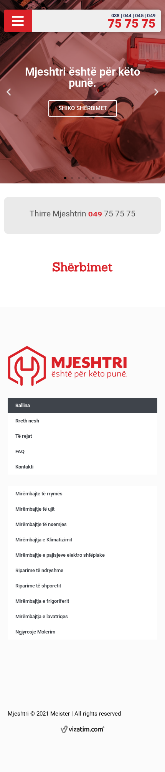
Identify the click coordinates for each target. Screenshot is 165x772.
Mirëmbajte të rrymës (39, 494)
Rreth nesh (27, 421)
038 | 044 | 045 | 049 (133, 15)
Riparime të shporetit (38, 586)
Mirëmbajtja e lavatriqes (41, 616)
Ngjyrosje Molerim (35, 632)
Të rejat (23, 436)
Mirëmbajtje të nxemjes (41, 524)
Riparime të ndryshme (39, 570)
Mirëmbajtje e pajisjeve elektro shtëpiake (60, 555)
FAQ (20, 451)
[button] (8, 91)
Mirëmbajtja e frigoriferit (42, 601)
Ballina (22, 405)
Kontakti (24, 467)
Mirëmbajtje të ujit (34, 509)
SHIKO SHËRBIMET (82, 108)
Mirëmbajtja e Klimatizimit (43, 540)
